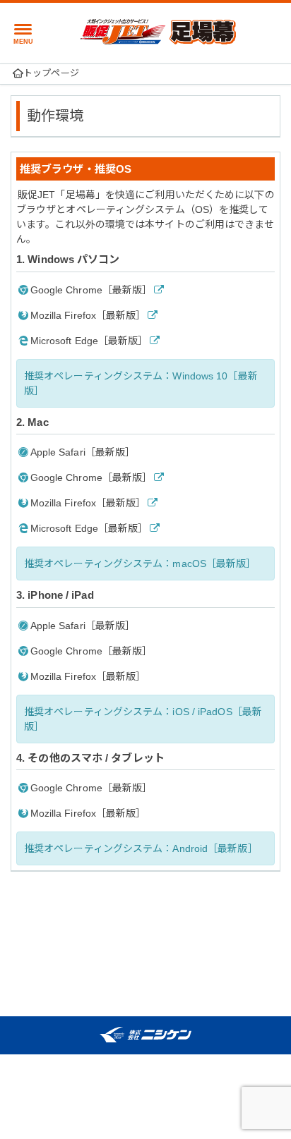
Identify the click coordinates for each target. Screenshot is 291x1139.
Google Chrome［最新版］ (91, 290)
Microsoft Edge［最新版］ (89, 340)
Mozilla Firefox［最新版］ (88, 315)
